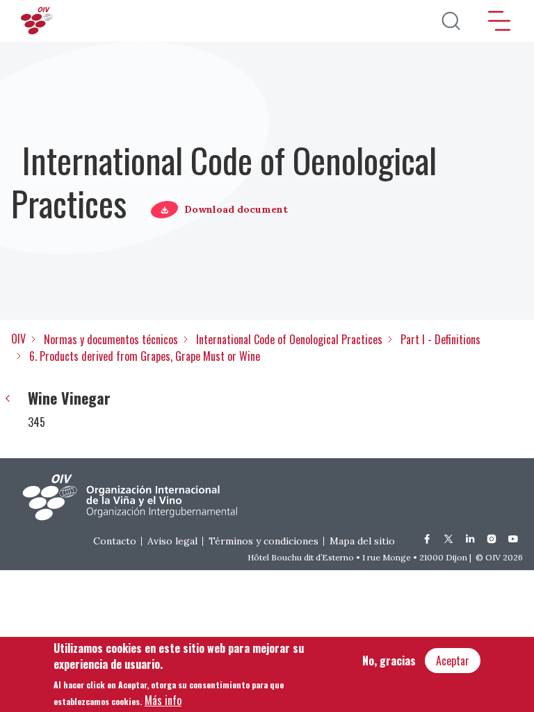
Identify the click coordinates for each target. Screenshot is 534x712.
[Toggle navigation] (499, 21)
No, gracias (389, 660)
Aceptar (452, 660)
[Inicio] (38, 21)
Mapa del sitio (362, 541)
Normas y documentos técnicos (111, 339)
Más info (163, 700)
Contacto (114, 541)
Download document (236, 209)
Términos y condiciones (263, 541)
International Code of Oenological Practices (289, 339)
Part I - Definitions (440, 339)
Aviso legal (172, 541)
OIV (18, 338)
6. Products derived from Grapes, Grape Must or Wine (144, 356)
